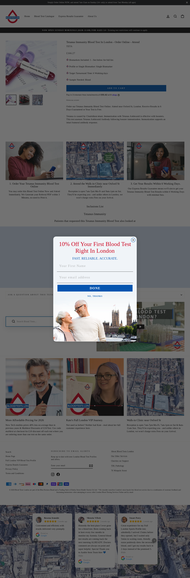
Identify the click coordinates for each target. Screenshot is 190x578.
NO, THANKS (95, 296)
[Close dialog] (133, 240)
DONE (95, 288)
